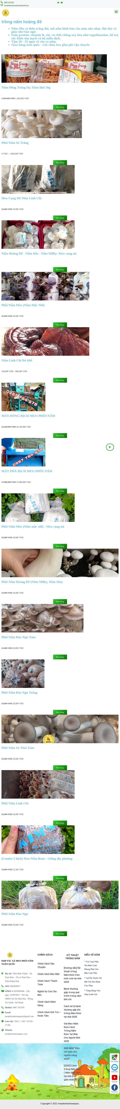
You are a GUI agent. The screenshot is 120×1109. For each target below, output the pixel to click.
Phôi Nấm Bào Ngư (14, 914)
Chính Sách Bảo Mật (48, 974)
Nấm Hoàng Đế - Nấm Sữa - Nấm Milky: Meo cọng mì (38, 253)
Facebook (114, 1092)
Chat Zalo (114, 1071)
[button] (110, 447)
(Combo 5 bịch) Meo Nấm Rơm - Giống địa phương (36, 858)
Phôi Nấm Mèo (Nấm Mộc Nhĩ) (22, 305)
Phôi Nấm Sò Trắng (15, 143)
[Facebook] (58, 2)
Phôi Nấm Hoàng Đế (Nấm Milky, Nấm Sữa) (32, 582)
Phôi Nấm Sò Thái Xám (17, 748)
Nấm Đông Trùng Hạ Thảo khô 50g (25, 87)
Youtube (114, 1082)
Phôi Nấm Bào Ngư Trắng (19, 692)
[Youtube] (62, 2)
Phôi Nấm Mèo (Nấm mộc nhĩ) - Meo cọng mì (32, 526)
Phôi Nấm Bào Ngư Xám (18, 637)
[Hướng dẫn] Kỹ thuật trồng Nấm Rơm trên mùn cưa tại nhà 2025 (72, 975)
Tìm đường (114, 1061)
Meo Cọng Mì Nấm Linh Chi (21, 198)
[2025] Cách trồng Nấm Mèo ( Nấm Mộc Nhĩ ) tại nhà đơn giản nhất (72, 1072)
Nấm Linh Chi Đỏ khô (16, 360)
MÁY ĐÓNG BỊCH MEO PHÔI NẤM (28, 416)
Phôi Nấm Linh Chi (14, 803)
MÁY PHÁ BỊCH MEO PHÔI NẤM (27, 471)
